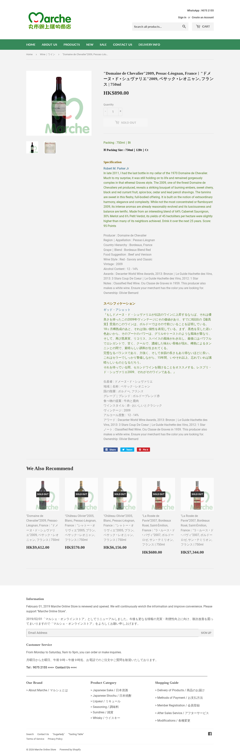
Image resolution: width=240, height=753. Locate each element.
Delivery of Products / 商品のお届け (181, 690)
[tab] (159, 159)
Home (30, 44)
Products (72, 44)
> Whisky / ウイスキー (105, 718)
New (89, 44)
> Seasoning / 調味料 (105, 707)
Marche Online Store (45, 749)
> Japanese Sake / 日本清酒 (109, 690)
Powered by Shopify (70, 749)
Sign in (182, 17)
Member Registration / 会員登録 (178, 705)
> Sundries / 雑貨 (102, 712)
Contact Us (122, 44)
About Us (49, 44)
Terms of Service (35, 738)
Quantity (109, 104)
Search (30, 734)
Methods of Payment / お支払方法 (180, 697)
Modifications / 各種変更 (173, 720)
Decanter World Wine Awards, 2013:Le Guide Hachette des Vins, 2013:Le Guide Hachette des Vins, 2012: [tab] (158, 276)
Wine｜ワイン (47, 54)
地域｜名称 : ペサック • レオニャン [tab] (127, 386)
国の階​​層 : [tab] (123, 391)
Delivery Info (149, 44)
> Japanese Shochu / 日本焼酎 (111, 695)
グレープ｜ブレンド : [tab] (132, 396)
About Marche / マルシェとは (48, 690)
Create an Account (203, 17)
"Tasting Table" (76, 734)
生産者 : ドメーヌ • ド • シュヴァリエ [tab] (128, 381)
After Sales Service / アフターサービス (183, 713)
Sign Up (206, 632)
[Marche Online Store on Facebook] (210, 734)
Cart (205, 26)
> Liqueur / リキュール (106, 701)
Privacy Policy (55, 738)
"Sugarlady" (58, 734)
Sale (103, 44)
